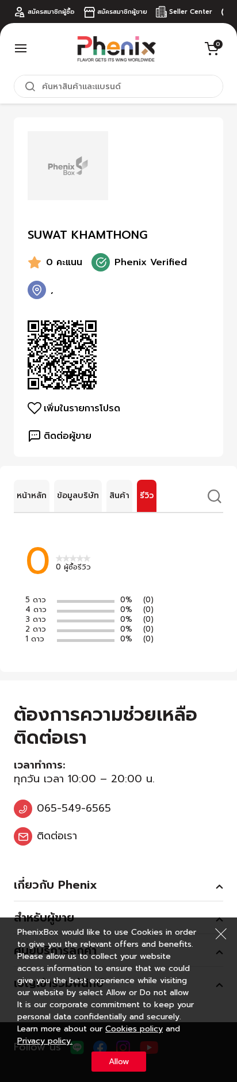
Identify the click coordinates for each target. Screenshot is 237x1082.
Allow (119, 1062)
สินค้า (119, 496)
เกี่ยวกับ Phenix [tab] (55, 884)
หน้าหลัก (32, 496)
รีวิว (147, 496)
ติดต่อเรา (57, 836)
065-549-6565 (74, 808)
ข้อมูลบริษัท (78, 496)
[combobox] (118, 86)
